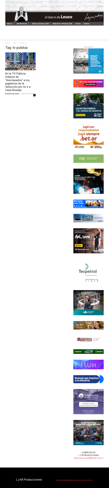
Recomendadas (11, 69)
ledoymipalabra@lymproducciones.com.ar (74, 480)
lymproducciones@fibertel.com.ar (88, 458)
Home (7, 43)
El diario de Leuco (12, 94)
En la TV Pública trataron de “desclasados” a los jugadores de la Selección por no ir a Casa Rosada (17, 82)
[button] (100, 36)
